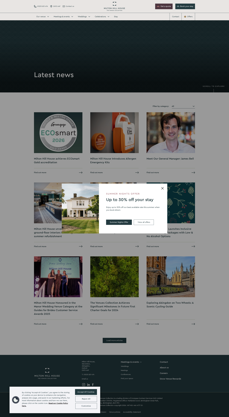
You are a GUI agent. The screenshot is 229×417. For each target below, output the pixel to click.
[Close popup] (162, 188)
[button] (16, 400)
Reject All (86, 399)
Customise (86, 406)
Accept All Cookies (86, 392)
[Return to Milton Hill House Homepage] (114, 6)
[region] (55, 400)
